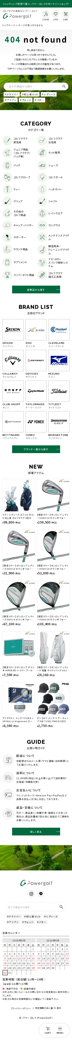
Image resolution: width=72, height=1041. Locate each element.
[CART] (48, 1030)
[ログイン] (46, 14)
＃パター (39, 100)
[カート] (66, 14)
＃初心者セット (30, 94)
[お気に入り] (56, 14)
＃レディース (49, 94)
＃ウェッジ (25, 100)
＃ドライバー (12, 94)
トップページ (8, 25)
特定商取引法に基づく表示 (48, 1007)
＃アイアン (11, 100)
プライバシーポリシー (21, 1008)
